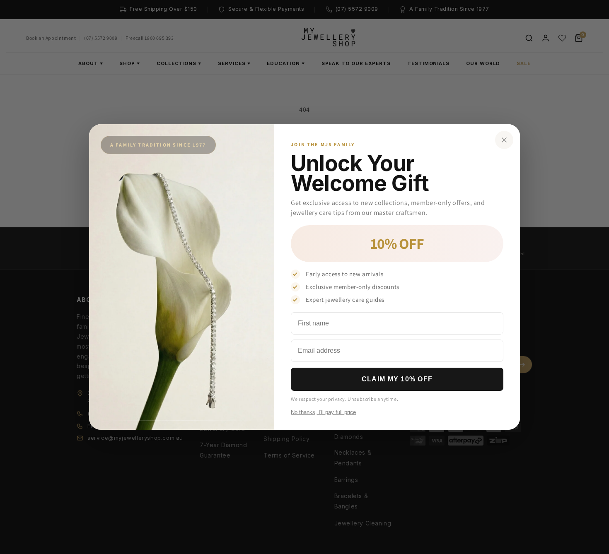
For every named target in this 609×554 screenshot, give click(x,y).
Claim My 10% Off (397, 379)
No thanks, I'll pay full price (323, 412)
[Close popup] (504, 140)
